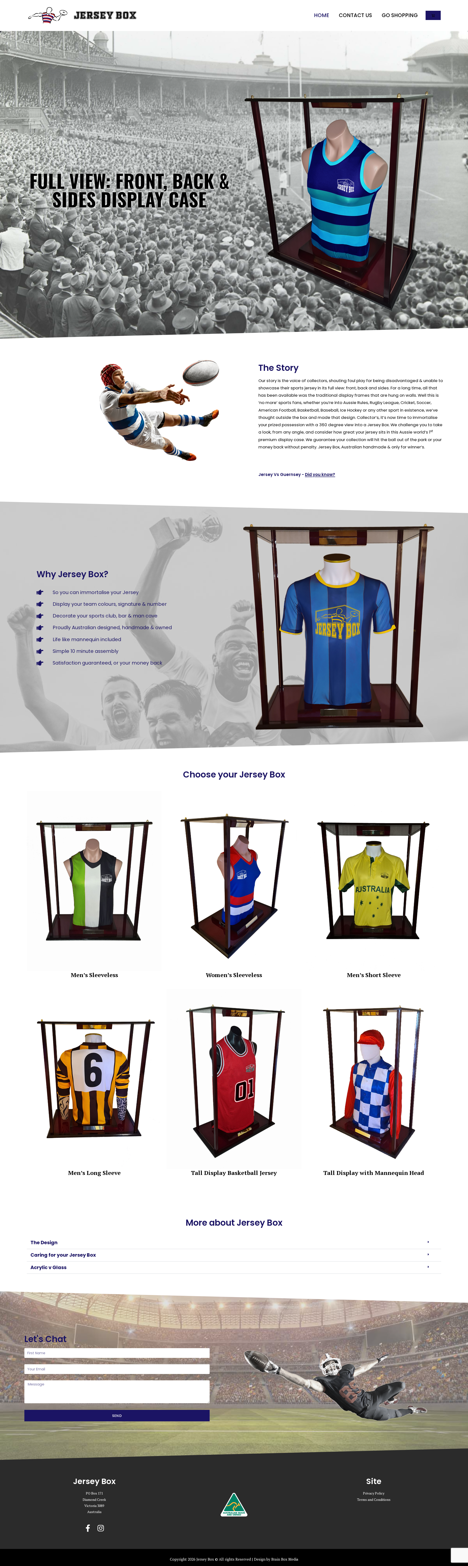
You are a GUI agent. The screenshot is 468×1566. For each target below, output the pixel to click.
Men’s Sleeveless (94, 975)
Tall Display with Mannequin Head (373, 1173)
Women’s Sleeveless (234, 975)
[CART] (433, 15)
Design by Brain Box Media (276, 1559)
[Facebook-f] (88, 1528)
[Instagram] (100, 1528)
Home (321, 15)
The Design (44, 1242)
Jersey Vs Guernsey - (296, 474)
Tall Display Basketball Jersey (234, 1173)
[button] (234, 1243)
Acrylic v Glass (48, 1267)
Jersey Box (105, 15)
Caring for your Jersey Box (63, 1255)
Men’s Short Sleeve (374, 975)
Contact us (355, 15)
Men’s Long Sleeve (94, 1173)
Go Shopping (400, 15)
